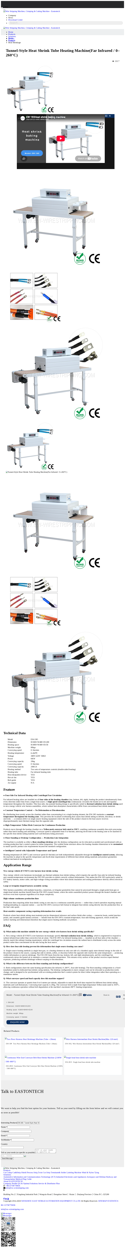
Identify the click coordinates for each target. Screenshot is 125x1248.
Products (11, 34)
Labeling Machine (74, 1172)
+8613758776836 (13, 1186)
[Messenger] (62, 1214)
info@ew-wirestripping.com (17, 1188)
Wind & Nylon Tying (90, 1172)
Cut (4, 1172)
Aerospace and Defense (96, 1177)
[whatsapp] (62, 1239)
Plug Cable (27, 1179)
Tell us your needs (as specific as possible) (18, 1152)
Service (11, 39)
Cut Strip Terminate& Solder (54, 1172)
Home (10, 32)
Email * (4, 1135)
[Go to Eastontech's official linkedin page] (6, 1199)
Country (4, 1144)
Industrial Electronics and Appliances (71, 1177)
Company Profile (10, 1183)
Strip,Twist (38, 1172)
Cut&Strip (16, 1172)
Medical (19, 1179)
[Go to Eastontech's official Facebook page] (4, 1199)
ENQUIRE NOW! (17, 1022)
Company (5, 1131)
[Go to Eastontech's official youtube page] (8, 1199)
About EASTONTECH (13, 1181)
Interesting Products (9, 1123)
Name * (4, 1127)
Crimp (9, 1172)
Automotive (8, 1177)
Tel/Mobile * (6, 1140)
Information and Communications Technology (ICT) (35, 1177)
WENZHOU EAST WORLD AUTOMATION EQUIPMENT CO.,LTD (50, 1201)
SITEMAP (102, 1201)
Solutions (12, 36)
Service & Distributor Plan (49, 1183)
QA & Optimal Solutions (28, 1183)
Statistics (112, 1201)
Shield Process (27, 1172)
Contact (11, 41)
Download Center (15, 20)
